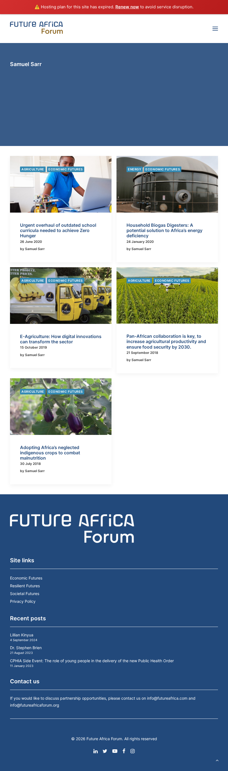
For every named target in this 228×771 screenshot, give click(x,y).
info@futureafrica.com (167, 698)
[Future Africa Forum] (36, 29)
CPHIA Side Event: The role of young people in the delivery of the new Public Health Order (92, 660)
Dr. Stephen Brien (26, 647)
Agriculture (32, 169)
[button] (215, 28)
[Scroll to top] (217, 759)
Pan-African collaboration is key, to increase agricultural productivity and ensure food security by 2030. (166, 341)
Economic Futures (65, 169)
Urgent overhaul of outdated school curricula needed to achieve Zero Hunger (58, 230)
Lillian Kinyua (21, 635)
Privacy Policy (23, 601)
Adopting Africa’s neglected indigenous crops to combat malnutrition (50, 453)
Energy (134, 169)
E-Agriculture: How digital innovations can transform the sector (60, 339)
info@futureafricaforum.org (34, 705)
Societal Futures (24, 593)
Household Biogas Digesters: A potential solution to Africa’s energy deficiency (164, 230)
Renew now (127, 6)
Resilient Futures (25, 585)
